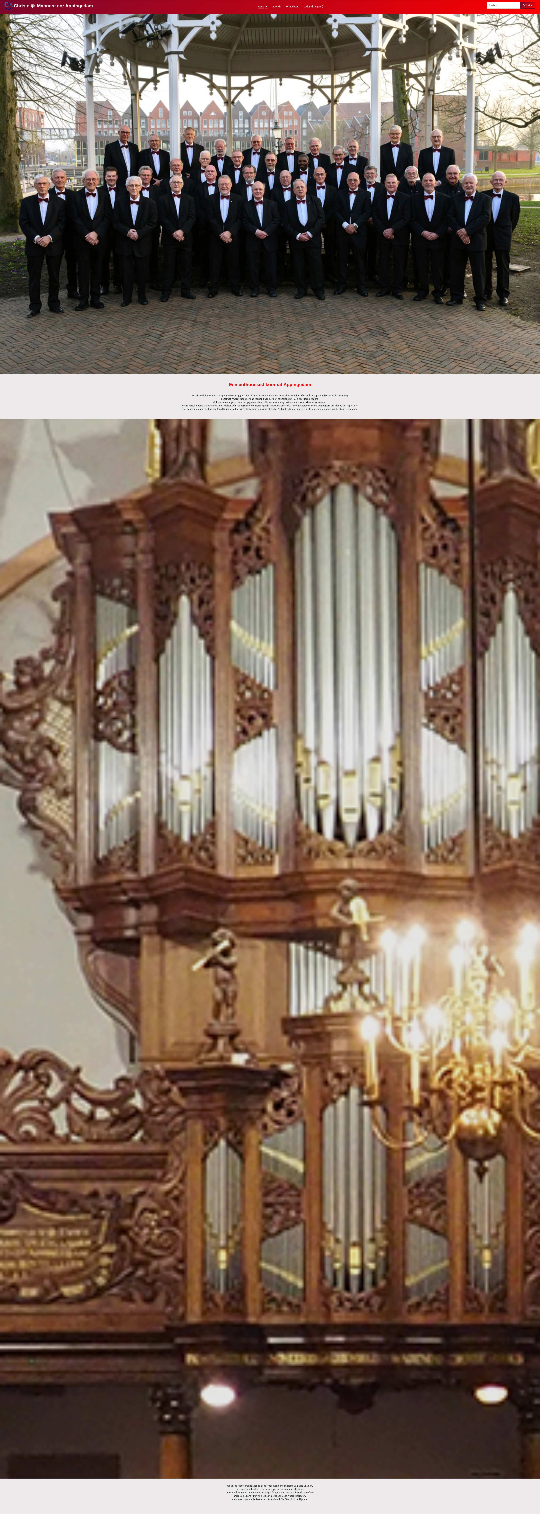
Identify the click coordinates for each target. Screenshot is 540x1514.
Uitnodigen (292, 6)
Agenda (277, 6)
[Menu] (266, 7)
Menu (261, 6)
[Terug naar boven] (535, 1509)
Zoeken (529, 5)
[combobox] (503, 5)
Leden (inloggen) (313, 6)
